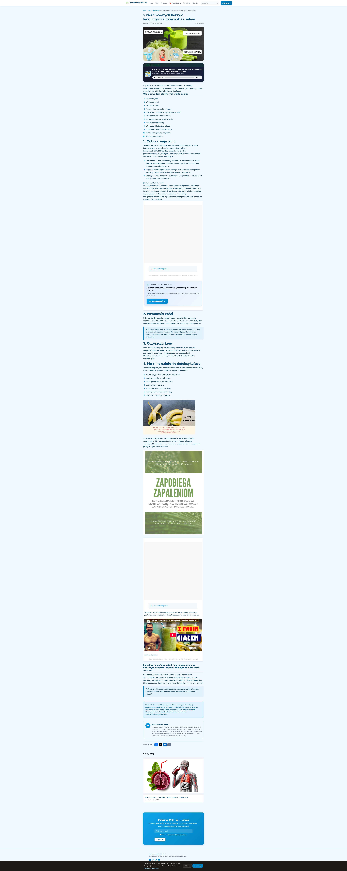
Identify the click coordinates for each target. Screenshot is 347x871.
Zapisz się (160, 839)
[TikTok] (156, 860)
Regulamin (171, 834)
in (165, 745)
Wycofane (186, 3)
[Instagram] (153, 860)
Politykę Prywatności (180, 834)
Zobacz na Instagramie (159, 269)
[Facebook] (150, 860)
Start (151, 3)
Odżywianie (155, 10)
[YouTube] (159, 860)
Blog (157, 3)
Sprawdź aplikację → (157, 301)
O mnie (195, 3)
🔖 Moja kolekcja (175, 3)
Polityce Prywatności (151, 868)
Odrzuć (187, 866)
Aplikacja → (226, 3)
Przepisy (164, 3)
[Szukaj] (217, 3)
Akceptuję (198, 866)
